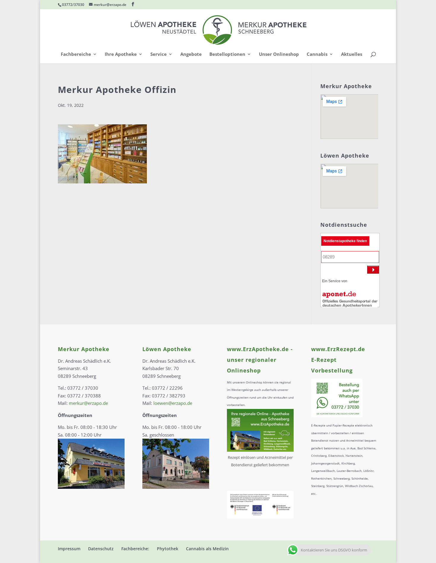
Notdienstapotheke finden (345, 241)
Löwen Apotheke (166, 349)
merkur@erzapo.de (88, 403)
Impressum (69, 548)
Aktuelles (351, 54)
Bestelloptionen (227, 54)
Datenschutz (101, 548)
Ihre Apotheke (121, 54)
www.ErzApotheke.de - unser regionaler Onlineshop (260, 359)
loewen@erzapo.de (172, 403)
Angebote (191, 54)
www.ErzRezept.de (338, 349)
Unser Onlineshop (279, 54)
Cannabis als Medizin (207, 548)
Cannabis (317, 54)
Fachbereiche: (135, 548)
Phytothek (167, 548)
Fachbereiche (76, 54)
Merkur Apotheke (83, 349)
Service (158, 54)
